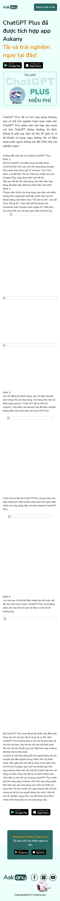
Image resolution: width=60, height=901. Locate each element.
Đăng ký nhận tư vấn (45, 7)
